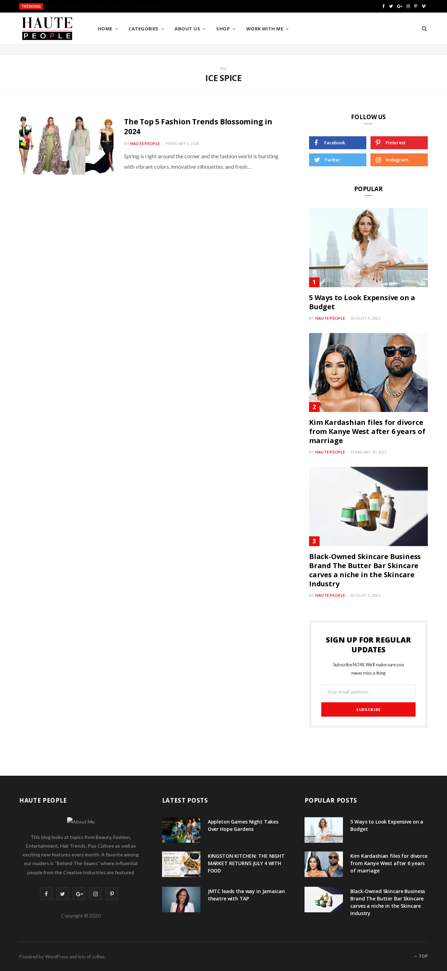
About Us (187, 29)
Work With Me (264, 29)
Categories (144, 29)
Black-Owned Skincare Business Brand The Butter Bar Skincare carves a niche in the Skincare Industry (365, 570)
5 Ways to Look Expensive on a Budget (362, 302)
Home (105, 29)
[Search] (424, 28)
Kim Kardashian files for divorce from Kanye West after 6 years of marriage (367, 431)
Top (423, 956)
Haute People (145, 143)
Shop (223, 29)
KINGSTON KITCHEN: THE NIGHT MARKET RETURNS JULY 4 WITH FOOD (113, 6)
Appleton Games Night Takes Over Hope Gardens (243, 825)
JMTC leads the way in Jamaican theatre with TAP (246, 895)
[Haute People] (47, 28)
